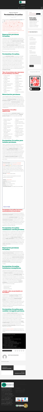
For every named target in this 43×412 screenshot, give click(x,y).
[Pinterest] (24, 8)
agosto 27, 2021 (9, 16)
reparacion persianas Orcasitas (7, 350)
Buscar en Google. (6, 206)
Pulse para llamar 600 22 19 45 (13, 32)
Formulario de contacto (19, 389)
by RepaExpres (16, 16)
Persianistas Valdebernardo (34, 25)
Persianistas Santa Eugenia (33, 26)
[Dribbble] (21, 8)
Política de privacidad (19, 384)
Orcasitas (8, 173)
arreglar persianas (13, 12)
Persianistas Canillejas (33, 22)
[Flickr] (23, 8)
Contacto (23, 5)
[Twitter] (18, 8)
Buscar (30, 12)
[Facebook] (20, 8)
